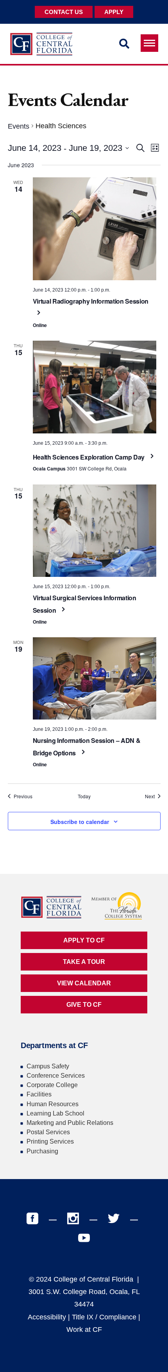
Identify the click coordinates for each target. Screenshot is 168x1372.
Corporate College (52, 1085)
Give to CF (84, 1004)
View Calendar (84, 983)
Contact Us (64, 12)
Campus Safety (48, 1066)
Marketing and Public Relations (70, 1122)
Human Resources (53, 1104)
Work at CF (84, 1329)
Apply (113, 12)
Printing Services (50, 1141)
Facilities (39, 1094)
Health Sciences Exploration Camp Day (89, 457)
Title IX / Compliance (104, 1317)
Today (84, 796)
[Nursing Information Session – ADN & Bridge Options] (95, 678)
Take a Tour (84, 961)
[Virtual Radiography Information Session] (95, 228)
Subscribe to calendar (79, 822)
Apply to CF (84, 940)
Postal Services (48, 1132)
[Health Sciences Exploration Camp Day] (95, 387)
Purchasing (42, 1151)
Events (18, 126)
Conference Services (56, 1075)
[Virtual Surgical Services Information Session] (95, 530)
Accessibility (47, 1317)
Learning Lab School (55, 1113)
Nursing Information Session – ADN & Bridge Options (87, 746)
